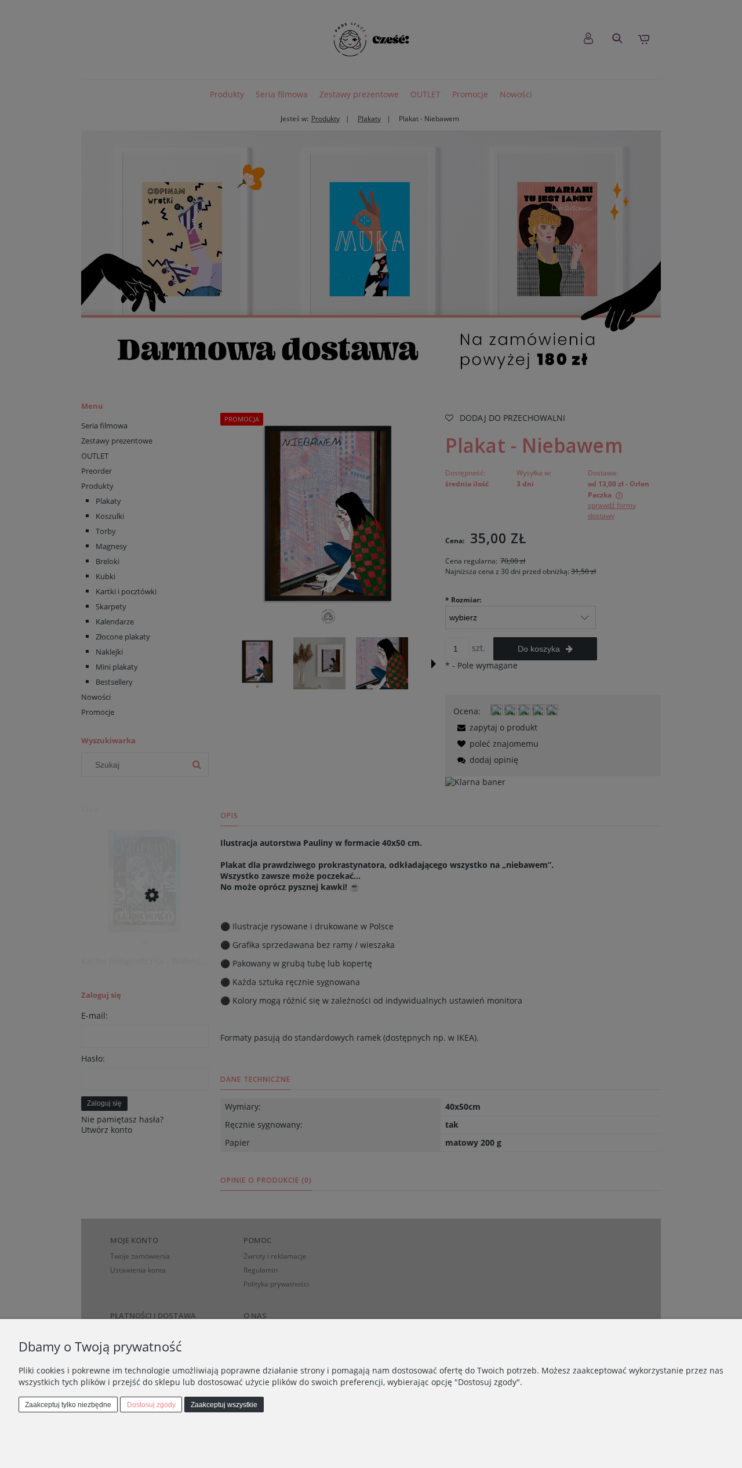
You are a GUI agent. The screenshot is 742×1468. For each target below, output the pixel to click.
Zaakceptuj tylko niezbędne (68, 1405)
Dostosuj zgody (151, 1405)
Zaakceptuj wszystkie (224, 1405)
